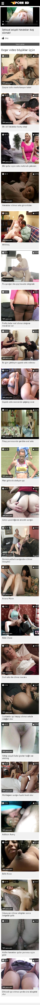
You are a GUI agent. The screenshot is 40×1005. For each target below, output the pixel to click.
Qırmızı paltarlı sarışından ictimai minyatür (17, 560)
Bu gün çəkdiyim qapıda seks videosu (18, 362)
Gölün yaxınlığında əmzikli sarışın (17, 520)
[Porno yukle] (20, 4)
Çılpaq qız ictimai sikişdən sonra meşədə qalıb (16, 914)
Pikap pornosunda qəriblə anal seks (18, 441)
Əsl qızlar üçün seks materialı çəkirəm (19, 166)
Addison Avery (8, 834)
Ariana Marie (8, 598)
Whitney (5, 244)
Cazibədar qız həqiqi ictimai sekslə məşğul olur (17, 717)
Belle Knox (7, 874)
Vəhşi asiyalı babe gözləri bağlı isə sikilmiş (17, 757)
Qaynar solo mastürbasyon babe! (16, 87)
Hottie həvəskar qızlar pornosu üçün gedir (18, 953)
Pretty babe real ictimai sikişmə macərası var (16, 324)
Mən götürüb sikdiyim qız (13, 480)
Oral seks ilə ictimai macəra (14, 677)
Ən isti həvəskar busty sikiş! (14, 127)
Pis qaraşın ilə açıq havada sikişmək (18, 284)
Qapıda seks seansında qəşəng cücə (18, 402)
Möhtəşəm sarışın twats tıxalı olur (17, 795)
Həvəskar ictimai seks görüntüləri (17, 205)
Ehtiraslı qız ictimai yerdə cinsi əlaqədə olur (19, 993)
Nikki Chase (7, 638)
